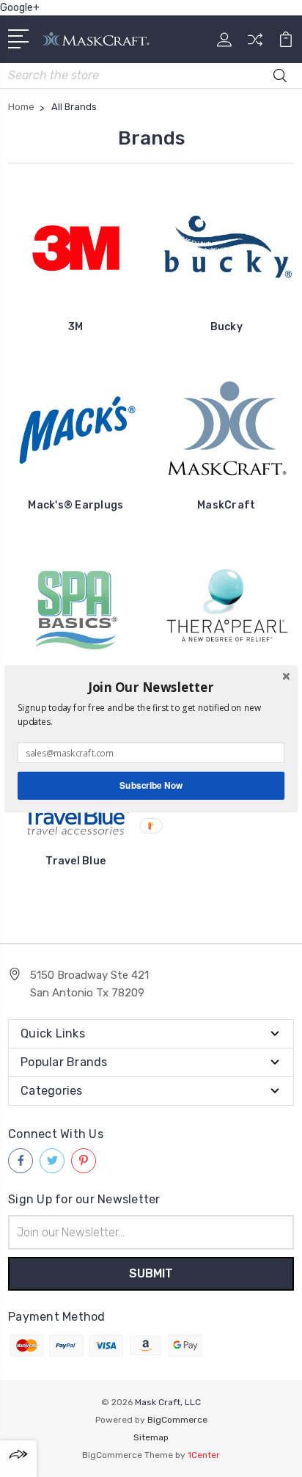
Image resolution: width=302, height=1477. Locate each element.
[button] (151, 687)
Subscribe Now (151, 784)
